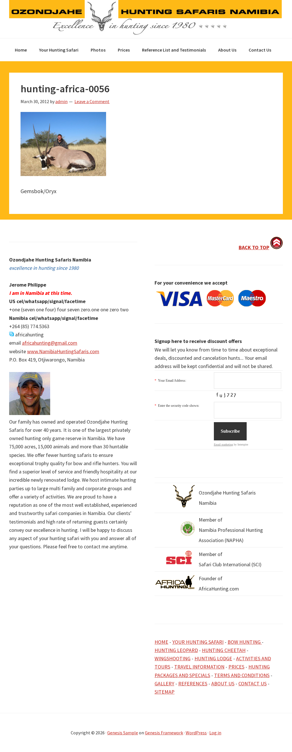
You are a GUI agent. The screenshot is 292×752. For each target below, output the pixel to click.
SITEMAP (165, 691)
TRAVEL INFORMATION (199, 666)
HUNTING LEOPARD (176, 650)
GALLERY (164, 683)
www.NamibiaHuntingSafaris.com (63, 351)
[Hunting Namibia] (145, 33)
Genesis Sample (122, 732)
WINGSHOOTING (172, 658)
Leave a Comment (92, 101)
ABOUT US (222, 683)
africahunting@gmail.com (49, 343)
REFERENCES (192, 683)
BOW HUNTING (245, 642)
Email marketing (223, 444)
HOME (161, 642)
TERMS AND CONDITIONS (241, 675)
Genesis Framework (164, 732)
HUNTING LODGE (213, 658)
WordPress (196, 732)
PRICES (236, 666)
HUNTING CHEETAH (224, 650)
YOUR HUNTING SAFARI (198, 642)
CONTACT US (252, 683)
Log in (215, 732)
